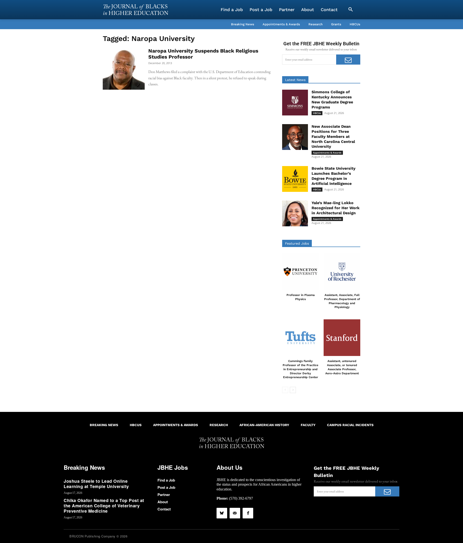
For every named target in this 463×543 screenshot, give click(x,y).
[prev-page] (285, 390)
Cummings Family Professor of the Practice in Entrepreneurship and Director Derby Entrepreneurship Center (300, 369)
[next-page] (293, 390)
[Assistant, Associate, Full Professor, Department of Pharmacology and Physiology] (342, 271)
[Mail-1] (235, 513)
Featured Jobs (297, 243)
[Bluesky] (222, 513)
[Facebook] (248, 513)
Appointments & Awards (327, 152)
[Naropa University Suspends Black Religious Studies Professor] (124, 69)
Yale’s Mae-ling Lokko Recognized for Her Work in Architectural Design (336, 208)
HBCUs (317, 113)
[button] (350, 9)
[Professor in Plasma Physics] (300, 271)
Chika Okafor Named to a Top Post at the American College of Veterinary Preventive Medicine (104, 505)
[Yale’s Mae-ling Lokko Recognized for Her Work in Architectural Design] (295, 213)
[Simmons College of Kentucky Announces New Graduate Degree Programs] (295, 102)
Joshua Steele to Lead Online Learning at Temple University (96, 483)
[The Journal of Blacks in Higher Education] (135, 9)
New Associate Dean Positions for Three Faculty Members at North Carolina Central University (333, 136)
